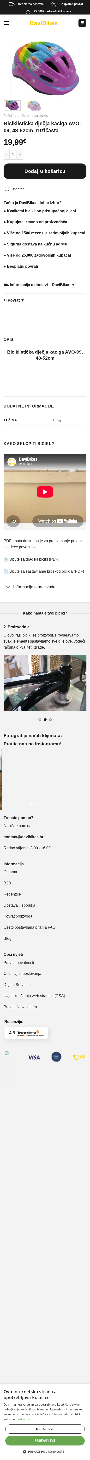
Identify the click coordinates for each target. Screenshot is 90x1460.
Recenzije (12, 894)
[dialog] (45, 1422)
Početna (10, 115)
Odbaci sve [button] (45, 1429)
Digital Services (17, 985)
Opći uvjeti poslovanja (22, 973)
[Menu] (6, 23)
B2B (7, 883)
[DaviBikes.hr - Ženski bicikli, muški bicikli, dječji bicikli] (43, 23)
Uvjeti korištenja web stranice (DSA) (34, 996)
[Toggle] (8, 587)
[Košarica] (82, 23)
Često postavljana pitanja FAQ (29, 927)
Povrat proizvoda (18, 916)
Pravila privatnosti (19, 963)
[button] (45, 1451)
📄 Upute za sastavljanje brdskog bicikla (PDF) (44, 571)
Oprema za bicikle (34, 115)
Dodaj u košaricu (45, 171)
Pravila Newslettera (20, 1007)
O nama (10, 872)
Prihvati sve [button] (45, 1440)
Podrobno (23, 1419)
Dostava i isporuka (19, 905)
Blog (8, 938)
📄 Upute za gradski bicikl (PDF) (31, 559)
